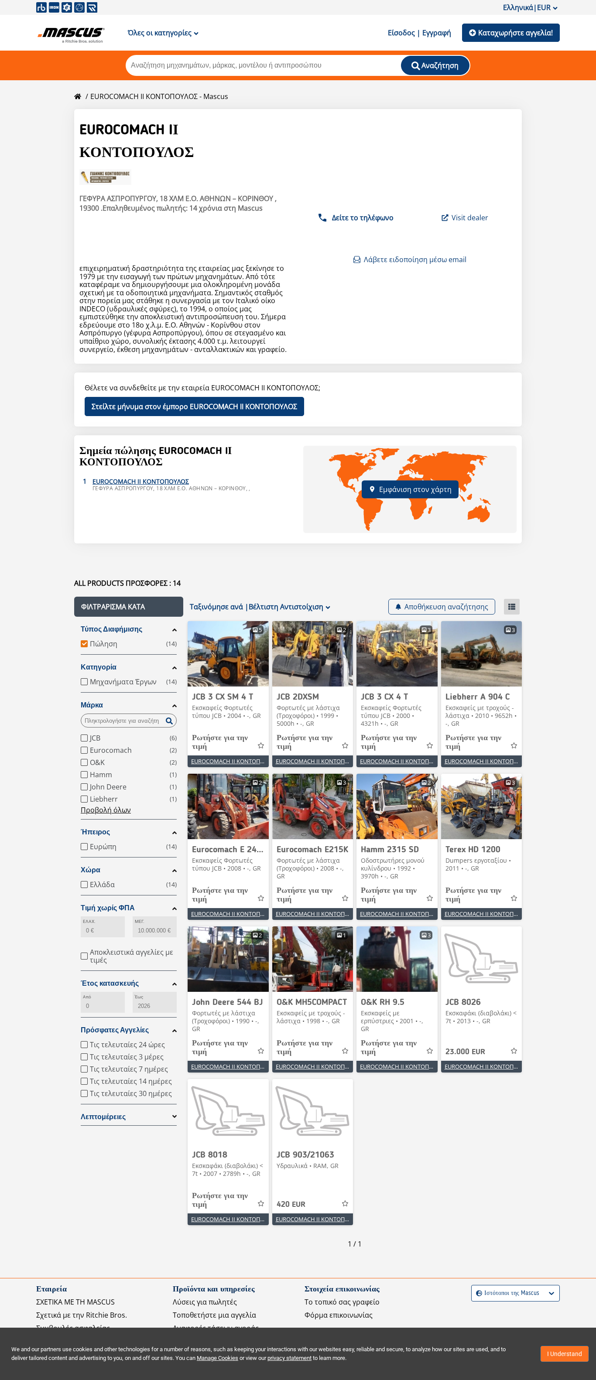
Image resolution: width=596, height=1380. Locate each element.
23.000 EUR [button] (465, 1052)
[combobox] (477, 1293)
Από (87, 996)
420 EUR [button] (291, 1205)
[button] (128, 607)
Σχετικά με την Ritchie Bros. (81, 1315)
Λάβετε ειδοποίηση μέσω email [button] (415, 259)
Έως (139, 996)
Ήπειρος (95, 832)
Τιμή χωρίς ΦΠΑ (108, 908)
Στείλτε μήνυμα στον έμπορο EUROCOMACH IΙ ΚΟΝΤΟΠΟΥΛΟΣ (194, 406)
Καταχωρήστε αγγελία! (515, 33)
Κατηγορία (98, 667)
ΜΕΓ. (139, 921)
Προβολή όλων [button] (106, 810)
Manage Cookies (217, 1358)
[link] (228, 654)
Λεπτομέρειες (103, 1116)
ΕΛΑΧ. (89, 921)
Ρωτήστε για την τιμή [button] (220, 742)
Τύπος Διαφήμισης (111, 629)
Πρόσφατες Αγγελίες (115, 1030)
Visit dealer (470, 217)
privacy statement (289, 1358)
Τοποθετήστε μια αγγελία (214, 1315)
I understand (564, 1353)
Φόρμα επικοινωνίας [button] (339, 1315)
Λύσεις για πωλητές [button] (205, 1302)
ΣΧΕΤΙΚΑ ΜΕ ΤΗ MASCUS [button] (75, 1302)
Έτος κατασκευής (110, 983)
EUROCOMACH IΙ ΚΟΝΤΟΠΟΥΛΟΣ (234, 761)
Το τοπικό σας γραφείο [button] (342, 1302)
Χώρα (90, 870)
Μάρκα (92, 705)
